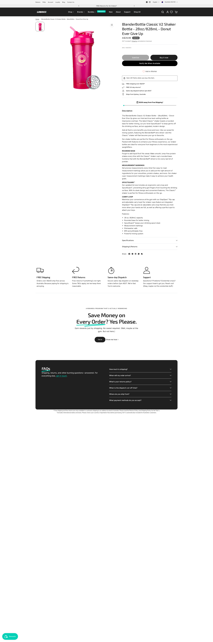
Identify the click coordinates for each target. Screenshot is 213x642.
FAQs (44, 2)
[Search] (162, 12)
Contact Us (70, 2)
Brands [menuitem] (80, 12)
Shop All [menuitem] (137, 12)
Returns (38, 2)
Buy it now (164, 58)
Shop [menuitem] (70, 12)
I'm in (100, 339)
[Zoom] (111, 25)
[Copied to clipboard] (141, 254)
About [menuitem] (118, 12)
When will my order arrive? (120, 375)
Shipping (134, 41)
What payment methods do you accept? (125, 400)
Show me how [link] (111, 339)
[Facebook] (146, 2)
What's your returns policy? (120, 382)
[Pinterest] (135, 254)
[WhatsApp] (138, 254)
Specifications (128, 240)
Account (50, 2)
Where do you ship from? (119, 394)
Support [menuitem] (127, 12)
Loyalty (57, 2)
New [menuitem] (110, 12)
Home (37, 19)
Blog (63, 2)
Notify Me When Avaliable (149, 63)
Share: (124, 254)
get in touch (61, 376)
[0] (176, 12)
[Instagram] (149, 2)
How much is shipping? (118, 369)
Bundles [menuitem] (91, 12)
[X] (132, 254)
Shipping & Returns (129, 247)
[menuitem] (38, 2)
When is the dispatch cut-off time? (123, 388)
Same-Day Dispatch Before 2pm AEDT (129, 6)
